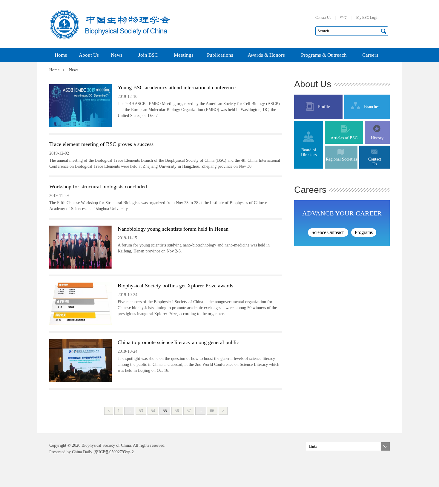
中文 (343, 18)
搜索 (383, 31)
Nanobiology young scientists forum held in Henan (173, 229)
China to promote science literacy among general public (178, 342)
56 (177, 411)
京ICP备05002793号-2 (113, 452)
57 (189, 411)
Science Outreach (328, 232)
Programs (364, 232)
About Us (312, 84)
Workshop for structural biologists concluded (98, 186)
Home (54, 70)
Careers (310, 190)
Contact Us (323, 18)
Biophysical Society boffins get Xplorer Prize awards (175, 286)
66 (212, 411)
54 (153, 411)
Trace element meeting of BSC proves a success (101, 144)
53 (141, 411)
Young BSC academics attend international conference (177, 87)
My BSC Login (367, 18)
